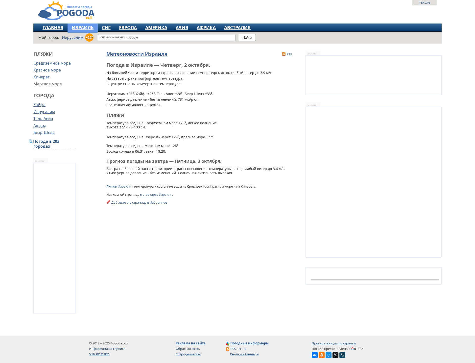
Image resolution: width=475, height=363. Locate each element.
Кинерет (41, 77)
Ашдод (39, 125)
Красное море (47, 70)
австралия (237, 27)
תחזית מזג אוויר (99, 354)
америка (156, 27)
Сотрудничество (188, 354)
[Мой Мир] (329, 355)
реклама (39, 161)
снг (106, 27)
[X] (335, 355)
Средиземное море (52, 63)
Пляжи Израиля (118, 186)
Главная (53, 27)
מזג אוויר (424, 2)
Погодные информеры (249, 343)
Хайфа (39, 104)
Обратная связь (188, 348)
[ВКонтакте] (315, 355)
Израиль (83, 27)
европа (128, 27)
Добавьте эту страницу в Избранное (139, 202)
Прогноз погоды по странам (334, 343)
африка (206, 27)
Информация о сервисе (107, 348)
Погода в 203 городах (46, 144)
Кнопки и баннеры (244, 354)
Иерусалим (44, 111)
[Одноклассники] (322, 355)
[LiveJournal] (342, 355)
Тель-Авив (43, 118)
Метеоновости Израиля (136, 53)
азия (182, 27)
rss (289, 54)
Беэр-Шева (44, 132)
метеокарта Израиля (156, 194)
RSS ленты (238, 348)
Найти (247, 37)
